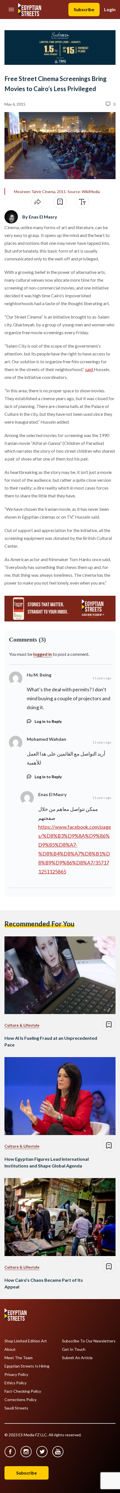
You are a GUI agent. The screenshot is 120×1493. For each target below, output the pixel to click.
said (89, 369)
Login (110, 9)
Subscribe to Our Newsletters (89, 1341)
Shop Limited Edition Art (25, 1341)
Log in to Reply (48, 721)
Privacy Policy (16, 1374)
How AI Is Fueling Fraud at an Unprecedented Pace (50, 1041)
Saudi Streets (16, 1408)
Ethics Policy (15, 1383)
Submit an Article (77, 1358)
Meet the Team (18, 1358)
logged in (42, 654)
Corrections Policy (20, 1399)
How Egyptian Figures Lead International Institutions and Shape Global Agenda (46, 1162)
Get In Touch (73, 1349)
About (10, 1349)
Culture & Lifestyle (21, 1025)
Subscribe (84, 9)
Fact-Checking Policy (22, 1391)
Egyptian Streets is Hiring (26, 1366)
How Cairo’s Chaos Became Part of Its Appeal (43, 1283)
